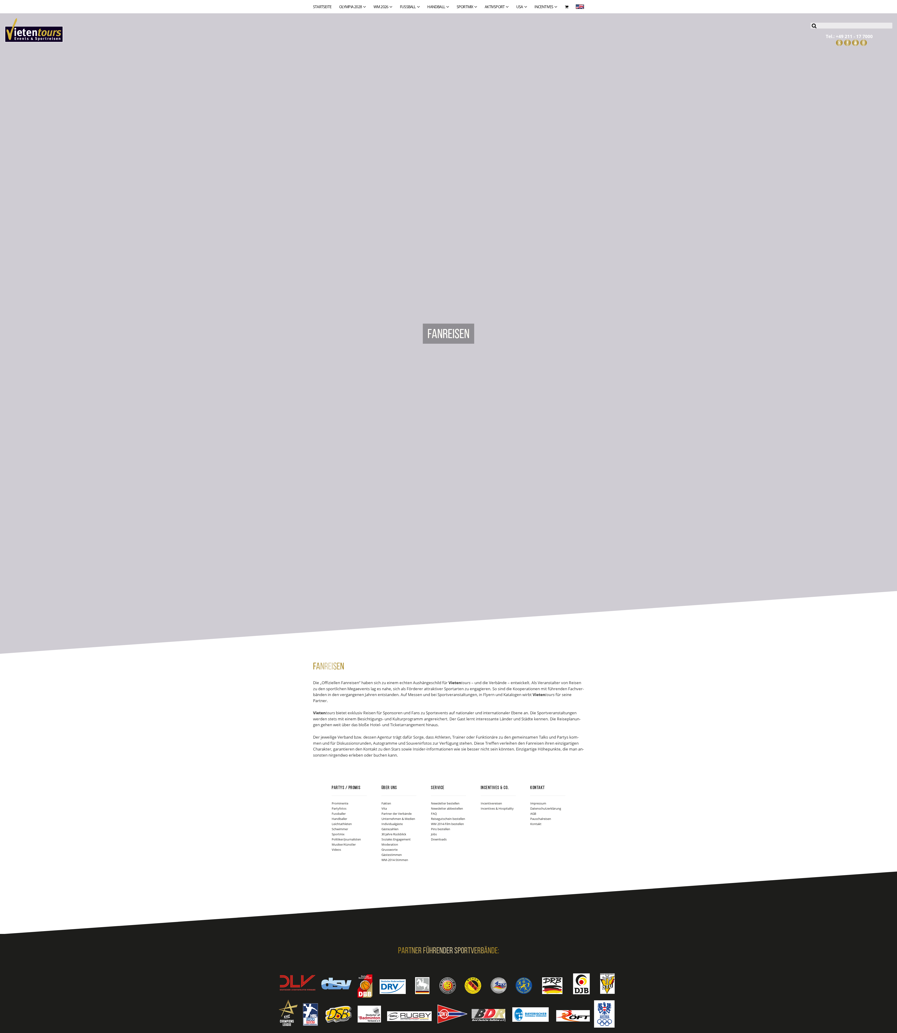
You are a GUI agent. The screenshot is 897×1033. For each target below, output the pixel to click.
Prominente (340, 803)
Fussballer (339, 813)
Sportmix (338, 834)
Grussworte (389, 849)
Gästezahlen (390, 829)
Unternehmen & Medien (398, 819)
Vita (384, 808)
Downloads (439, 839)
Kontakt (535, 824)
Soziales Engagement (396, 839)
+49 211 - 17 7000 (854, 36)
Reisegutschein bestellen (448, 819)
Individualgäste (392, 824)
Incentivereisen (491, 803)
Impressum (538, 803)
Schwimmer (340, 829)
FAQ (434, 813)
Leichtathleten (342, 824)
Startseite (322, 6)
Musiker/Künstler (344, 844)
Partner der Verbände (396, 813)
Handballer (339, 819)
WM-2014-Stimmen (394, 860)
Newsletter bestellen (445, 803)
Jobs (434, 834)
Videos (336, 849)
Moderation (389, 844)
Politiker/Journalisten (346, 839)
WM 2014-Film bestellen (447, 824)
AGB (533, 813)
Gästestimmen (391, 855)
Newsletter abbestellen (447, 808)
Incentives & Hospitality (497, 808)
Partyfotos (339, 808)
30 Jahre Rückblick (393, 834)
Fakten (386, 803)
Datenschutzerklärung (545, 808)
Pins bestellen (440, 829)
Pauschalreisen (540, 819)
